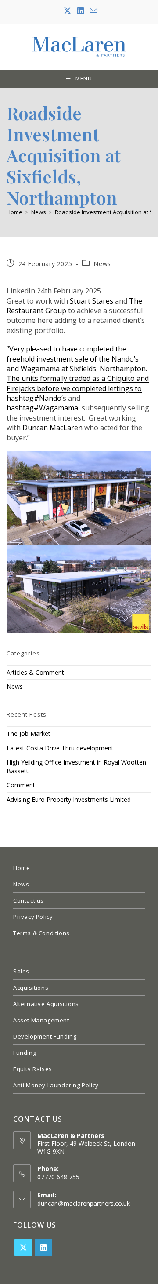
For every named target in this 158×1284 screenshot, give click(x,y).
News (102, 264)
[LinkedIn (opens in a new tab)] (80, 11)
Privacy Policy (33, 917)
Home (21, 868)
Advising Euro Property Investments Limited (69, 799)
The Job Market (28, 733)
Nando (34, 398)
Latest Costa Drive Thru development (60, 748)
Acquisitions (30, 987)
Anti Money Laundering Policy (56, 1085)
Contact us (28, 900)
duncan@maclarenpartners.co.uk (83, 1203)
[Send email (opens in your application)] (92, 11)
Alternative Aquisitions (46, 1004)
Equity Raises (32, 1069)
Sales (21, 971)
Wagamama (42, 408)
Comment (21, 785)
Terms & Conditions (41, 933)
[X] (23, 1247)
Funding (24, 1053)
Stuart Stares (91, 301)
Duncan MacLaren (52, 427)
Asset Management (41, 1020)
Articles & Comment (35, 672)
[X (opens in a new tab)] (67, 11)
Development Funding (44, 1036)
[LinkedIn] (43, 1247)
